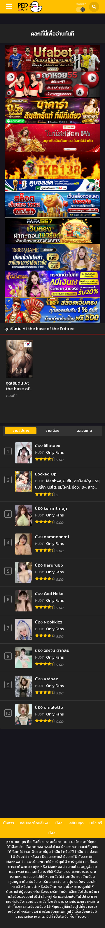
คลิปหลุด (76, 823)
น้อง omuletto (49, 707)
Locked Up (46, 474)
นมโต (51, 487)
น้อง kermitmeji (51, 508)
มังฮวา (8, 823)
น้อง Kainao (46, 679)
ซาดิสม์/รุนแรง (86, 481)
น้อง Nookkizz (48, 622)
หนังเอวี (96, 823)
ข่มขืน (67, 481)
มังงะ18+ (79, 487)
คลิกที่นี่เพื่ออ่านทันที (52, 33)
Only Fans (55, 452)
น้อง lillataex (47, 445)
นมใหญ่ (64, 487)
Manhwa (53, 481)
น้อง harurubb (49, 565)
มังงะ (59, 823)
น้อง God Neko (49, 593)
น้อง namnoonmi (52, 536)
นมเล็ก (40, 487)
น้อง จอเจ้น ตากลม (52, 650)
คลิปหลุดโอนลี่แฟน (35, 823)
